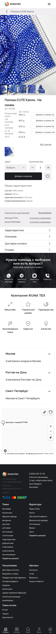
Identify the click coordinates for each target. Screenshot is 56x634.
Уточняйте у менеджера (40, 218)
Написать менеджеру (38, 477)
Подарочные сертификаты (14, 577)
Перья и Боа (34, 508)
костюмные (7, 531)
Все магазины (45, 213)
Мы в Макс (33, 487)
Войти (39, 632)
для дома (6, 528)
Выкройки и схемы (10, 573)
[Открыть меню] (49, 4)
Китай (5, 609)
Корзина (6, 585)
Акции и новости (36, 581)
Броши (32, 528)
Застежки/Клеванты (38, 516)
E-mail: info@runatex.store (40, 480)
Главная (6, 632)
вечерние (6, 520)
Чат (50, 632)
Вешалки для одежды (38, 520)
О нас (31, 573)
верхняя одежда (9, 516)
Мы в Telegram (35, 484)
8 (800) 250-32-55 (37, 473)
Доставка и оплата (10, 570)
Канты (32, 512)
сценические (8, 550)
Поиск (28, 632)
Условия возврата (10, 581)
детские (6, 524)
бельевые (6, 508)
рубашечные (8, 543)
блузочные (7, 512)
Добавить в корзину (23, 176)
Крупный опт (7, 617)
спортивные (7, 547)
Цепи (31, 531)
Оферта (5, 492)
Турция (5, 613)
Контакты (33, 570)
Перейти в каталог (10, 558)
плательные (7, 535)
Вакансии (33, 577)
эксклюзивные (8, 554)
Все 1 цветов (45, 144)
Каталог (17, 632)
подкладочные (8, 539)
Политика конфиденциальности (12, 487)
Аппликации (34, 524)
